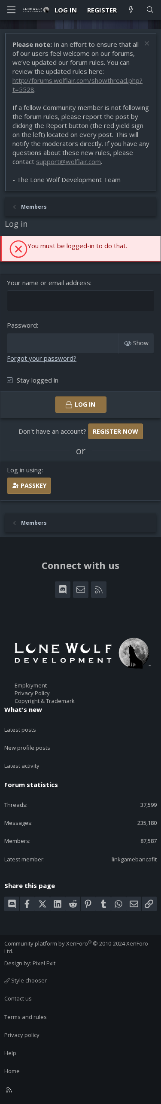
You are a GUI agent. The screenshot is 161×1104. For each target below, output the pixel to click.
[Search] (150, 10)
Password (22, 325)
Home (12, 1071)
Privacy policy (21, 1035)
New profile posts (27, 747)
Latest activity (21, 765)
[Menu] (11, 10)
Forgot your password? (41, 358)
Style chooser (28, 980)
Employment (31, 685)
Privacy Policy (32, 693)
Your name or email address (48, 282)
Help (10, 1053)
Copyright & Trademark (45, 701)
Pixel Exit (44, 963)
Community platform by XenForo (76, 947)
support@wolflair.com (68, 161)
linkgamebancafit (134, 859)
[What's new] (131, 10)
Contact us (18, 998)
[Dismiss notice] (145, 44)
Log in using (24, 469)
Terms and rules (25, 1017)
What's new (23, 709)
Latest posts (20, 729)
